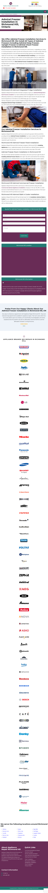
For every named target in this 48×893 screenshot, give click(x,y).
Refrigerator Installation (30, 862)
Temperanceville (21, 835)
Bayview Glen (5, 835)
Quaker (19, 829)
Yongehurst (20, 833)
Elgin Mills (35, 829)
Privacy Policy (28, 865)
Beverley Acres (6, 831)
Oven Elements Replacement (32, 855)
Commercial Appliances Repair (32, 850)
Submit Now (24, 235)
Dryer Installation (29, 859)
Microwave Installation (30, 860)
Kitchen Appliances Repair (31, 853)
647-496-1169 (6, 875)
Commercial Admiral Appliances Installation (13, 187)
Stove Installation (29, 864)
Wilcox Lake (20, 831)
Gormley (35, 835)
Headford (4, 837)
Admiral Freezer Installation (11, 14)
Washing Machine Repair (31, 857)
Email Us (5, 873)
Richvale (20, 837)
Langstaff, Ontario (37, 833)
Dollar (34, 837)
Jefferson (4, 829)
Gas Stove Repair (29, 852)
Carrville (4, 833)
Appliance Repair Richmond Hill (32, 888)
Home (3, 14)
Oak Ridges (35, 831)
